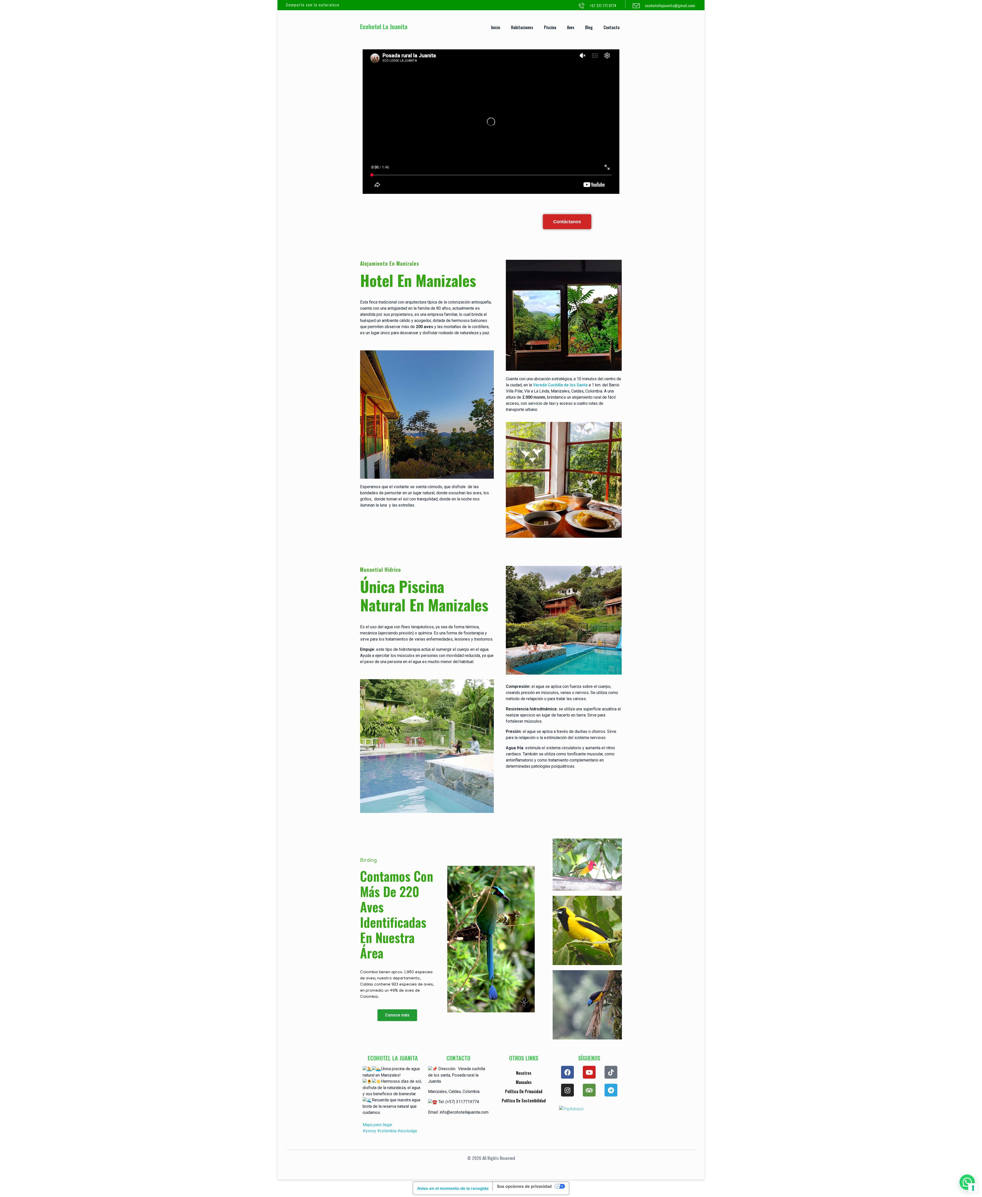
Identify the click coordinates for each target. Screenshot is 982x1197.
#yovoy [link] (369, 1130)
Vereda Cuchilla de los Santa (560, 385)
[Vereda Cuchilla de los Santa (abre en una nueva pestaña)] (532, 385)
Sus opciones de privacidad (524, 1186)
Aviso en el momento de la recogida (452, 1188)
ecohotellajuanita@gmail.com (670, 5)
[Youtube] (589, 1072)
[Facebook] (567, 1072)
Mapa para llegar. (378, 1124)
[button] (967, 1182)
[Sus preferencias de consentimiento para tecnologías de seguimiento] (973, 1188)
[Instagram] (567, 1090)
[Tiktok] (611, 1072)
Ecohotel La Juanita (383, 26)
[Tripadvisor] (589, 1090)
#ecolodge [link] (407, 1130)
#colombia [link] (386, 1130)
